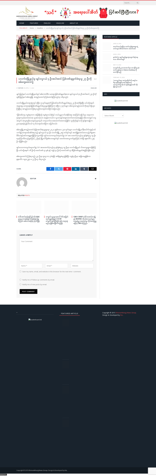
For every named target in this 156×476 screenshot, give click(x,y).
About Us (74, 23)
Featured (34, 23)
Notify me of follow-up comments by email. (38, 280)
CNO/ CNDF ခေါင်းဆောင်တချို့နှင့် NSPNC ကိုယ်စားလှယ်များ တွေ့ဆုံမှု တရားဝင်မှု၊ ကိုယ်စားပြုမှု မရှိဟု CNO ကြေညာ (84, 220)
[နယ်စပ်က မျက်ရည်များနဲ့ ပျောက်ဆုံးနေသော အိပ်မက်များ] (107, 57)
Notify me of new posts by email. (34, 284)
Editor (20, 88)
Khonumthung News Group (126, 313)
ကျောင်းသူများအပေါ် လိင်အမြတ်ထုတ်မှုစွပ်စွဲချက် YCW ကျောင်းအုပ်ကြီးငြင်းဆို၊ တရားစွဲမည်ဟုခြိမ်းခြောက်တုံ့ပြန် (57, 220)
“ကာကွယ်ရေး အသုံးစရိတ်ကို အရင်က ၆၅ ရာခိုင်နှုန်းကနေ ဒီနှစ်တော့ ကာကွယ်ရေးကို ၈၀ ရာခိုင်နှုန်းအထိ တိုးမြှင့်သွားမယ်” (125, 83)
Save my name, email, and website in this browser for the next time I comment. (51, 272)
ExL (121, 315)
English (47, 23)
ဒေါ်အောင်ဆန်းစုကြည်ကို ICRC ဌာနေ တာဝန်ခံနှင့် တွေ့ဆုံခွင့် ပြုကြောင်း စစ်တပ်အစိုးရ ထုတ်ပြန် (29, 219)
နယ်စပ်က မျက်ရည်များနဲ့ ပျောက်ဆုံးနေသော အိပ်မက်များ (125, 58)
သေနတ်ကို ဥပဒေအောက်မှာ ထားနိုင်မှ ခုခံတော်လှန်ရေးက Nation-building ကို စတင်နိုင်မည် (126, 70)
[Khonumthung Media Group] (27, 13)
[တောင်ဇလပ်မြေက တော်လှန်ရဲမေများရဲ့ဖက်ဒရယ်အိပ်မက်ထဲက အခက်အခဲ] (107, 46)
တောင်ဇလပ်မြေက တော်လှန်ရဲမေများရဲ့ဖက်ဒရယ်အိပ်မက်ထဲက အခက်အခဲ (125, 48)
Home (21, 23)
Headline (60, 23)
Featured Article (110, 37)
